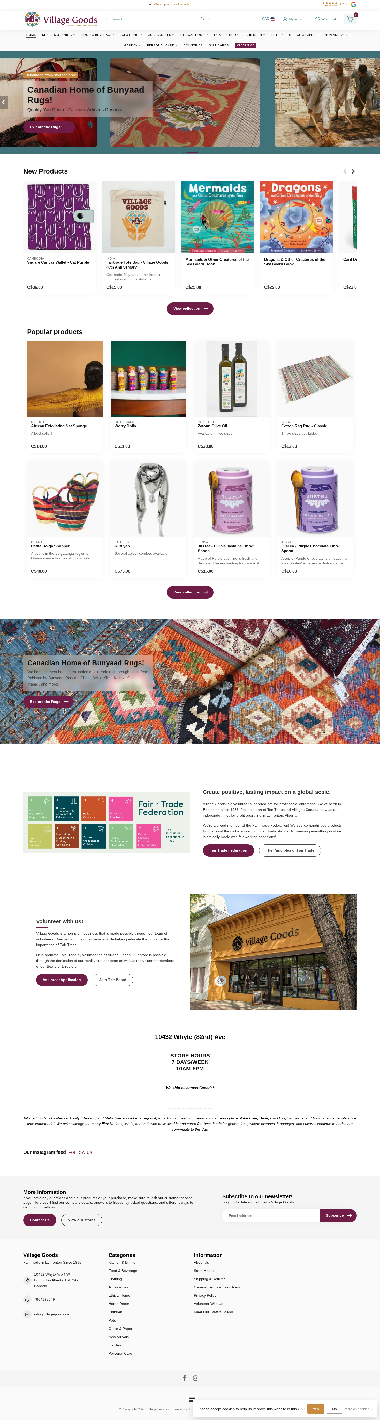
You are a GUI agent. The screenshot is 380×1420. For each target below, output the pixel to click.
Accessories (159, 35)
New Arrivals (336, 35)
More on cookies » (358, 1409)
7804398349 (44, 1299)
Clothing (130, 35)
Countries (193, 45)
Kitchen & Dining (57, 35)
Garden (131, 45)
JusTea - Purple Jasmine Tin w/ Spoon (226, 548)
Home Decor (225, 35)
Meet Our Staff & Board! (213, 1312)
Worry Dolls (125, 426)
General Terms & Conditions (217, 1287)
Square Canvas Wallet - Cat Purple (58, 262)
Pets (275, 35)
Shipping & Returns (209, 1279)
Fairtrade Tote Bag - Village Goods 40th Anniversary (137, 264)
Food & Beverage (96, 35)
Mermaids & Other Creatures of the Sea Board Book (217, 261)
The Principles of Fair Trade (290, 850)
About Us (201, 1262)
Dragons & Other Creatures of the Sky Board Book (294, 261)
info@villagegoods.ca (51, 1314)
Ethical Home (192, 35)
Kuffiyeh (122, 546)
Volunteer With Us (208, 1304)
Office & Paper (302, 35)
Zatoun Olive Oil (212, 426)
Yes (316, 1409)
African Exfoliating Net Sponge (59, 426)
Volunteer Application (62, 980)
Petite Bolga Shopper (50, 546)
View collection (186, 308)
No (334, 1409)
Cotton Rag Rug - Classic (304, 426)
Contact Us (40, 1220)
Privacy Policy (205, 1295)
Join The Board (112, 980)
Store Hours (204, 1270)
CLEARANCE (245, 45)
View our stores (81, 1220)
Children (254, 35)
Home (31, 35)
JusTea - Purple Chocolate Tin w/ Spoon (310, 548)
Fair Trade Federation (228, 850)
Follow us (81, 1152)
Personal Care (160, 45)
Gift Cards (219, 45)
